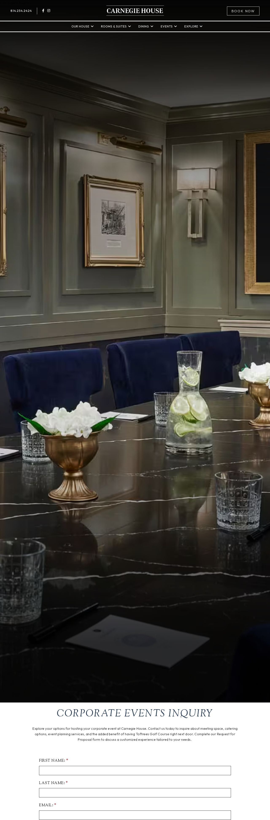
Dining (143, 26)
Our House (80, 26)
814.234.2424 (21, 11)
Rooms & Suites (114, 26)
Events (167, 26)
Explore (191, 26)
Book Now (243, 11)
